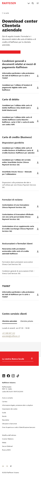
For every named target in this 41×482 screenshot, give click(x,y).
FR (7, 466)
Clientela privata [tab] (26, 321)
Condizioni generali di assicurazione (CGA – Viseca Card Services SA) (18, 272)
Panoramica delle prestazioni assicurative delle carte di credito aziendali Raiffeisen (15, 251)
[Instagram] (13, 375)
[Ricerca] (33, 3)
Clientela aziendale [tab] (9, 321)
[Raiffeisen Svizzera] (9, 3)
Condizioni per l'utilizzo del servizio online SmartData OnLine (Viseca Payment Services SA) (16, 162)
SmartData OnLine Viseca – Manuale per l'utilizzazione (17, 173)
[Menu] (37, 3)
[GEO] (32, 359)
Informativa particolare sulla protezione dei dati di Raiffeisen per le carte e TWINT (18, 75)
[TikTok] (17, 375)
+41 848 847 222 (8, 333)
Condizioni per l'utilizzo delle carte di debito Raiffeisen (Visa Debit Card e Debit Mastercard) (17, 107)
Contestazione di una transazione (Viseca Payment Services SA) (15, 206)
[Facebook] (8, 375)
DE (3, 466)
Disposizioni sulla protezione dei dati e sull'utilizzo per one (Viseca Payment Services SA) (19, 184)
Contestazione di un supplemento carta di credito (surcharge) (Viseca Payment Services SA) (18, 228)
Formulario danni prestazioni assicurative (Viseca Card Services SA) (17, 263)
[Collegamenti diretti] (28, 3)
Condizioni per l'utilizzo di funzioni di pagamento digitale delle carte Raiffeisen (17, 87)
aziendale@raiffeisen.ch (11, 336)
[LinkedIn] (3, 375)
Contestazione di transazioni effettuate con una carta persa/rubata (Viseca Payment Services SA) (18, 216)
